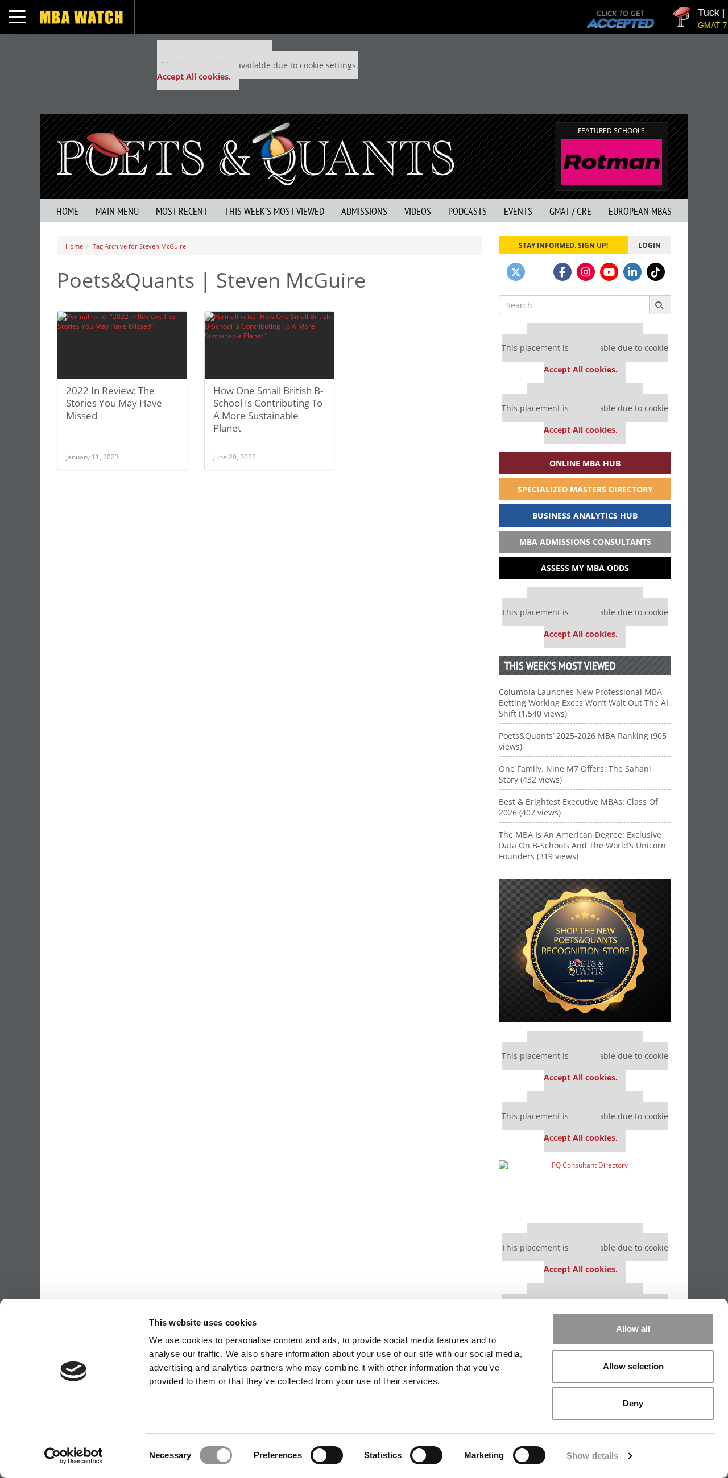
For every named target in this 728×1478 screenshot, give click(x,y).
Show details (592, 1455)
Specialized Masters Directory (585, 489)
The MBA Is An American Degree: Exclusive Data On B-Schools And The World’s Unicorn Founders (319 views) (582, 845)
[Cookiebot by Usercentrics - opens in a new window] (73, 1455)
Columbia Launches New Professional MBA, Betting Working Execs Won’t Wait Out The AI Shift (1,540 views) (583, 702)
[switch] (327, 1455)
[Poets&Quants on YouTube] (609, 272)
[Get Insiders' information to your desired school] (585, 950)
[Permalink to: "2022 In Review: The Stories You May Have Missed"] (122, 345)
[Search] (660, 304)
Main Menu (117, 211)
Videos (417, 211)
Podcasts (467, 211)
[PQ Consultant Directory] (585, 1187)
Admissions (364, 211)
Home (67, 211)
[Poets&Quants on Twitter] (516, 272)
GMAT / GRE (570, 211)
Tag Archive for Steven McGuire (139, 246)
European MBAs (640, 211)
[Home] (255, 152)
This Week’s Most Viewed (274, 211)
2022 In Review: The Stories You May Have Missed (114, 403)
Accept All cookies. (194, 76)
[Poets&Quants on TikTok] (656, 272)
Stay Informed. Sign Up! (563, 245)
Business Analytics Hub (585, 515)
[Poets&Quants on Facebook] (562, 272)
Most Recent (182, 211)
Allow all (633, 1329)
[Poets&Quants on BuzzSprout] (539, 272)
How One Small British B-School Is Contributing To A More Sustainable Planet (268, 409)
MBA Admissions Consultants (585, 541)
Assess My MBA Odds (585, 567)
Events (518, 211)
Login (649, 245)
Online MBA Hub (585, 463)
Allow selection (633, 1366)
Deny (633, 1403)
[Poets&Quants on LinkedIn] (632, 272)
